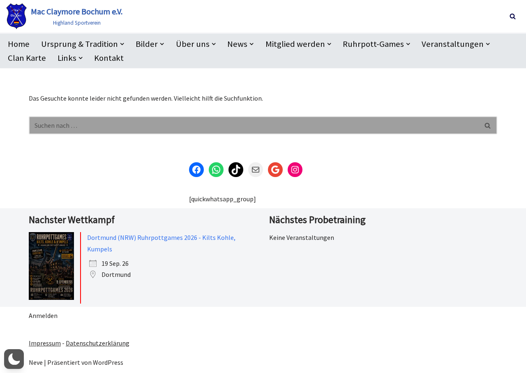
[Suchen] (513, 16)
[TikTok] (235, 169)
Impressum (45, 343)
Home (19, 44)
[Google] (275, 169)
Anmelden (43, 315)
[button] (122, 44)
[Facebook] (196, 169)
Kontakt (109, 58)
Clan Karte (27, 58)
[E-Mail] (255, 169)
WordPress (108, 362)
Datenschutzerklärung (97, 343)
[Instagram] (295, 169)
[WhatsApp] (216, 169)
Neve (36, 362)
